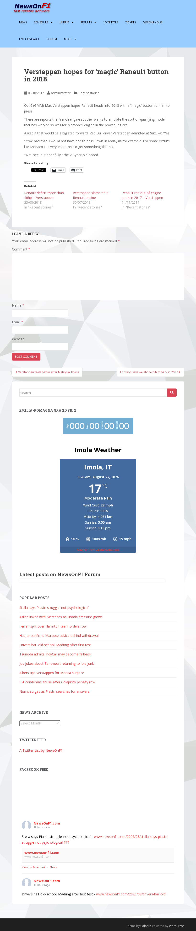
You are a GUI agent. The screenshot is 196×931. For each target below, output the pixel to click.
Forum (52, 39)
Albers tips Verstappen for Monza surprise (51, 672)
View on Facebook (33, 867)
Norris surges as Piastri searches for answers (54, 691)
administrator (61, 93)
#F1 (67, 842)
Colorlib (145, 926)
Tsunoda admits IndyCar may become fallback (55, 654)
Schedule (41, 22)
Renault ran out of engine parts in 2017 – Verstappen (142, 195)
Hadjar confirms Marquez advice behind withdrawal (58, 635)
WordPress (176, 926)
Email (17, 322)
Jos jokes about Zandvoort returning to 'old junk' (56, 663)
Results (86, 22)
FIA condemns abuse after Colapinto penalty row (57, 682)
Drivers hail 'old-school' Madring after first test (55, 645)
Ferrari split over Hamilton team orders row (53, 626)
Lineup (64, 22)
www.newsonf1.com (41, 852)
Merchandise (152, 22)
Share (53, 867)
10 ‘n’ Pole (110, 22)
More (68, 39)
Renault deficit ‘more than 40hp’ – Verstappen (44, 195)
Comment (21, 249)
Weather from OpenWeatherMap (98, 549)
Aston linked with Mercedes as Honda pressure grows (61, 617)
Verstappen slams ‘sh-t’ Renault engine (90, 195)
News (23, 22)
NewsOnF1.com (47, 823)
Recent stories (89, 93)
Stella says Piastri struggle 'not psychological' (54, 607)
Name (18, 305)
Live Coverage (29, 39)
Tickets (130, 22)
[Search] (172, 392)
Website (18, 339)
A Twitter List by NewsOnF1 (41, 750)
